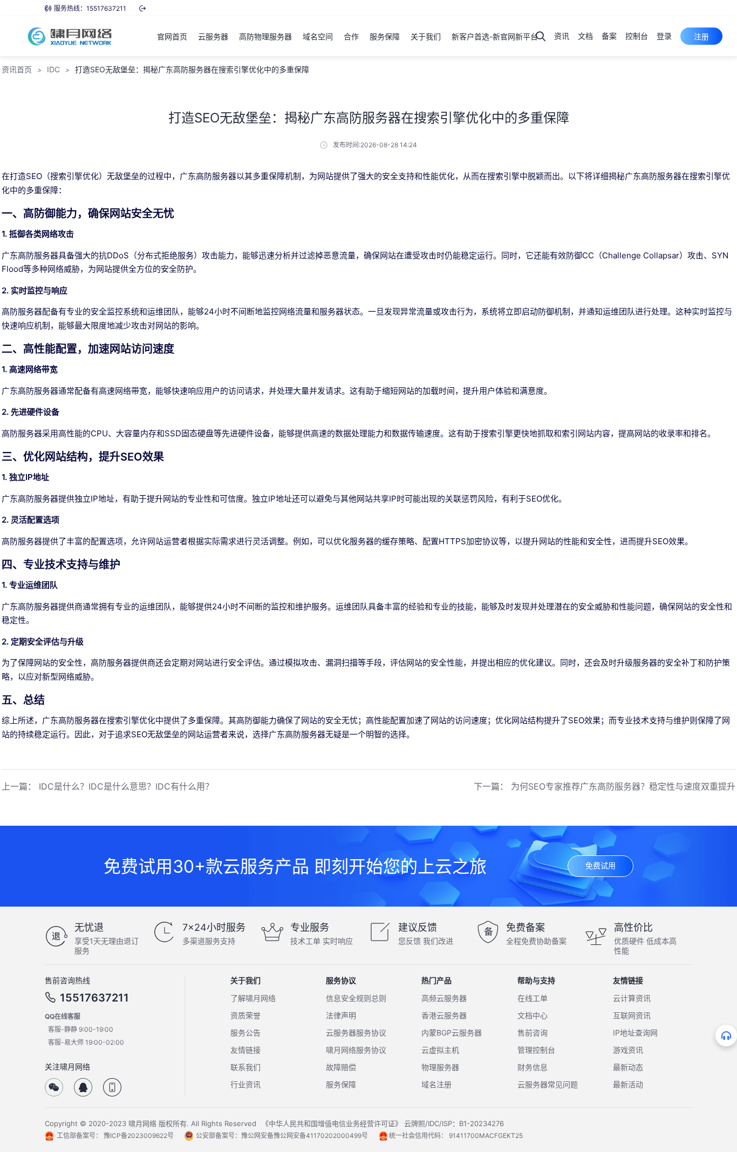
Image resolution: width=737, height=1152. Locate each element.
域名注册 (436, 1084)
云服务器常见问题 (547, 1084)
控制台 (636, 35)
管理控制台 (536, 1049)
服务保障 (341, 1084)
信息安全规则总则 (356, 998)
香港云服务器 (444, 1015)
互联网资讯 (632, 1015)
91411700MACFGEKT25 (486, 1136)
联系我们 (245, 1067)
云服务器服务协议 (356, 1032)
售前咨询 (532, 1032)
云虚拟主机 (440, 1049)
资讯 (561, 35)
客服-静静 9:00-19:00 (80, 1029)
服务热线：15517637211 (90, 8)
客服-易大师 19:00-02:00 (86, 1042)
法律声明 (341, 1015)
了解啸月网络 (253, 998)
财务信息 (532, 1067)
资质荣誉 (245, 1015)
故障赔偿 (341, 1067)
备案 (609, 35)
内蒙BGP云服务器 (451, 1032)
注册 (701, 36)
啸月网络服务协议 (356, 1049)
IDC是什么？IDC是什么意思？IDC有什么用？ (126, 786)
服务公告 (245, 1032)
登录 (664, 35)
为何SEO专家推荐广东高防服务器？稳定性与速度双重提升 (623, 786)
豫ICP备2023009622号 (139, 1136)
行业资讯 (245, 1084)
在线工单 (532, 998)
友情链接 (245, 1049)
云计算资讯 (632, 998)
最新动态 (628, 1067)
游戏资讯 (628, 1049)
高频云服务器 (444, 998)
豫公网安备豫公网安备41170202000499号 (304, 1136)
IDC (53, 69)
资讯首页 (17, 69)
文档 (585, 35)
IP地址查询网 (635, 1032)
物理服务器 (440, 1067)
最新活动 (628, 1084)
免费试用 (600, 865)
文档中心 (532, 1015)
